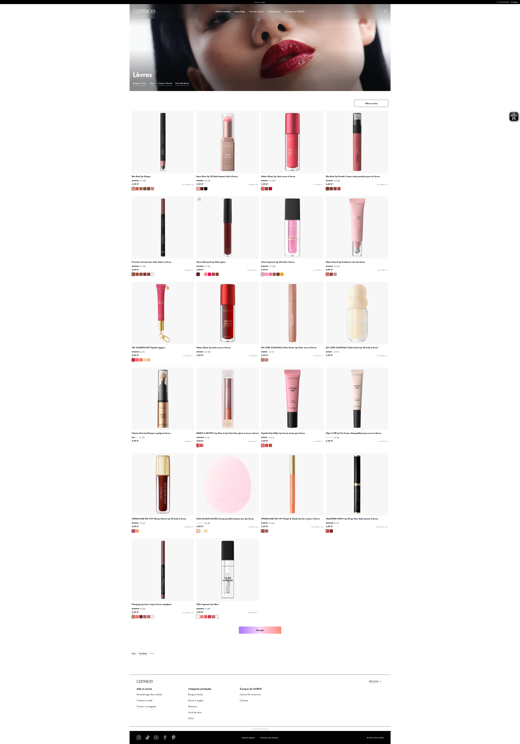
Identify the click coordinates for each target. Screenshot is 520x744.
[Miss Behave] (205, 616)
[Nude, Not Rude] (213, 616)
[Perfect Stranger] (133, 616)
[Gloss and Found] (198, 274)
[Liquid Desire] (262, 188)
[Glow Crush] (270, 445)
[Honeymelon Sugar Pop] (205, 531)
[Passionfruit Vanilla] (144, 359)
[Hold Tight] (133, 274)
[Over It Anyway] (141, 274)
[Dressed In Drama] (148, 274)
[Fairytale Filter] (202, 616)
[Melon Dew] (262, 274)
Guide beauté (274, 11)
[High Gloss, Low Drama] (198, 616)
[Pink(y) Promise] (202, 445)
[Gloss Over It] (209, 274)
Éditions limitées (223, 11)
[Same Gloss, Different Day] (205, 274)
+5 (152, 274)
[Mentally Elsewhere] (335, 274)
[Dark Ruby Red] (205, 188)
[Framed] (144, 188)
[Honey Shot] (281, 274)
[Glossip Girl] (137, 531)
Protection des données (269, 737)
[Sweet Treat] (278, 274)
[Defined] (141, 188)
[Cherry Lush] (274, 274)
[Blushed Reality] (335, 188)
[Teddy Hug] (331, 188)
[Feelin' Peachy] (266, 445)
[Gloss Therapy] (202, 274)
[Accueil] (147, 11)
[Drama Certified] (209, 616)
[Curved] (152, 188)
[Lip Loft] (262, 531)
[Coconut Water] (148, 359)
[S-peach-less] (137, 616)
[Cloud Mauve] (339, 188)
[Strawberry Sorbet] (133, 359)
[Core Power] (266, 359)
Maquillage (240, 11)
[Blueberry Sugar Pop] (202, 531)
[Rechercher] (385, 11)
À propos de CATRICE (295, 11)
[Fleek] (148, 188)
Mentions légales (248, 737)
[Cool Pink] (198, 188)
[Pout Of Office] (213, 274)
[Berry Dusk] (327, 188)
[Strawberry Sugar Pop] (198, 531)
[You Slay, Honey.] (327, 531)
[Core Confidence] (262, 359)
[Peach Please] (266, 274)
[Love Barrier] (327, 274)
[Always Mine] (144, 274)
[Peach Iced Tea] (141, 359)
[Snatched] (137, 188)
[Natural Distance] (331, 274)
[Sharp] (133, 188)
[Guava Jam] (137, 359)
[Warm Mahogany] (202, 188)
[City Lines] (266, 531)
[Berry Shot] (270, 274)
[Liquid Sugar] (266, 188)
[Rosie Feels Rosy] (148, 616)
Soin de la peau (256, 11)
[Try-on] (199, 199)
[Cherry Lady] (141, 616)
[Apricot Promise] (198, 445)
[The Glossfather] (217, 274)
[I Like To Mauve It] (144, 616)
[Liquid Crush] (270, 188)
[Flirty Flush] (262, 445)
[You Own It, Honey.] (331, 531)
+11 (152, 617)
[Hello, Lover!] (133, 531)
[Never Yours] (137, 274)
